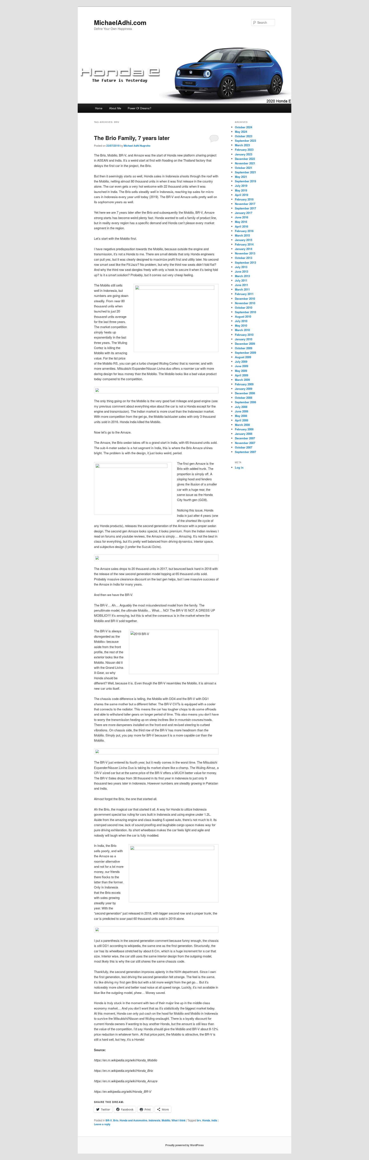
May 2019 (241, 190)
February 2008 (244, 429)
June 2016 (241, 217)
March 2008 (242, 425)
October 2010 (243, 307)
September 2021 (245, 172)
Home (98, 108)
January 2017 (243, 213)
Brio (115, 1120)
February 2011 (244, 294)
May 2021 (241, 177)
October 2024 (243, 127)
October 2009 (243, 348)
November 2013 (245, 253)
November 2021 (245, 163)
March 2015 (242, 235)
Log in (239, 467)
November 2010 (245, 303)
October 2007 (243, 447)
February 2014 (244, 244)
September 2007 (245, 452)
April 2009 (241, 375)
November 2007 (245, 443)
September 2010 (245, 312)
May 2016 (241, 222)
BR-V (108, 1120)
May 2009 (241, 371)
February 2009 (244, 384)
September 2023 (245, 141)
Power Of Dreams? (139, 108)
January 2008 (243, 434)
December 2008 (245, 393)
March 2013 (242, 276)
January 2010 (243, 339)
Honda (206, 1120)
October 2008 (243, 398)
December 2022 (245, 159)
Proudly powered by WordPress (184, 1145)
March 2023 (242, 145)
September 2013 (245, 262)
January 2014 (243, 249)
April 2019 (241, 195)
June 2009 (241, 366)
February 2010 (244, 335)
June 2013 (241, 271)
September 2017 (245, 208)
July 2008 (241, 407)
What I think (178, 1120)
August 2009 (243, 357)
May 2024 (241, 132)
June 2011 (241, 285)
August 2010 (243, 316)
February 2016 (244, 231)
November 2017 (245, 204)
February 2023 (244, 150)
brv (199, 1120)
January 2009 (243, 389)
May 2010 (241, 325)
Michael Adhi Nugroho (137, 146)
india (214, 1120)
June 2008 (241, 411)
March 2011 (242, 289)
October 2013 (243, 258)
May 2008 (241, 416)
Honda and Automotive (133, 1120)
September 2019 (245, 181)
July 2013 (241, 267)
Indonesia (154, 1120)
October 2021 (243, 168)
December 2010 (245, 299)
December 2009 (245, 344)
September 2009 (245, 353)
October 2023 (243, 136)
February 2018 (244, 199)
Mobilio (166, 1120)
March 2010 (242, 330)
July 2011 (241, 280)
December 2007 (245, 438)
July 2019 (241, 186)
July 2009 (241, 361)
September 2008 (245, 402)
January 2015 (243, 240)
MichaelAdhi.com (120, 22)
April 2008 (241, 420)
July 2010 (241, 321)
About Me (115, 108)
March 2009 (242, 380)
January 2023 (243, 154)
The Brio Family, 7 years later (132, 138)
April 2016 (241, 226)
